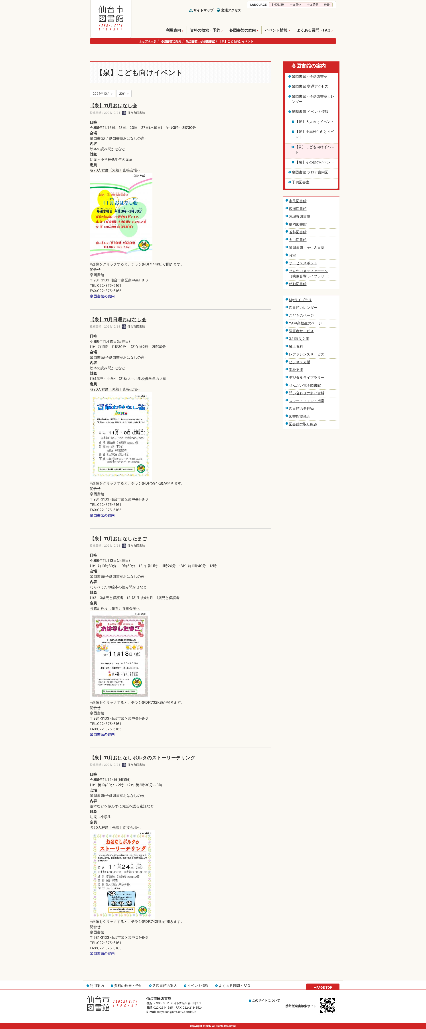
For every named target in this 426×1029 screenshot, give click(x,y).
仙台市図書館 (136, 112)
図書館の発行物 (301, 408)
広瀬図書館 (298, 208)
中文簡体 (295, 4)
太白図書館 (298, 240)
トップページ (147, 41)
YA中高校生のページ (305, 323)
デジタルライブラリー (306, 377)
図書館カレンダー (303, 307)
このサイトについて (266, 1000)
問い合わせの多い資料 (306, 393)
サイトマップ (203, 10)
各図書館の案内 (242, 30)
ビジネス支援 (299, 362)
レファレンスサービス (306, 354)
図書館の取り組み (303, 424)
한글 (327, 4)
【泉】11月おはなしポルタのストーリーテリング (142, 757)
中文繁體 (312, 4)
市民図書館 (298, 201)
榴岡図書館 (298, 224)
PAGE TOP (324, 987)
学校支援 (296, 369)
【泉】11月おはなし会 (113, 105)
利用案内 (173, 30)
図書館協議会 (299, 416)
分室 (292, 255)
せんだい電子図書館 (305, 385)
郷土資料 (296, 346)
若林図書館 (298, 232)
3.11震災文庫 (299, 338)
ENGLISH (278, 4)
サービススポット (303, 263)
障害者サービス (301, 331)
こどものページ (301, 315)
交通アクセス (231, 10)
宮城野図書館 (299, 216)
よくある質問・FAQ (313, 30)
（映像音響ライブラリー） (310, 276)
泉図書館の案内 (102, 296)
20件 (123, 93)
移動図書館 (298, 284)
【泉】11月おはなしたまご (118, 538)
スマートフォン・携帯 (306, 401)
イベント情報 (276, 30)
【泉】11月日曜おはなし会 (118, 319)
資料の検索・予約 (205, 30)
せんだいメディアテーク (308, 271)
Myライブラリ (300, 300)
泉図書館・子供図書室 (200, 41)
